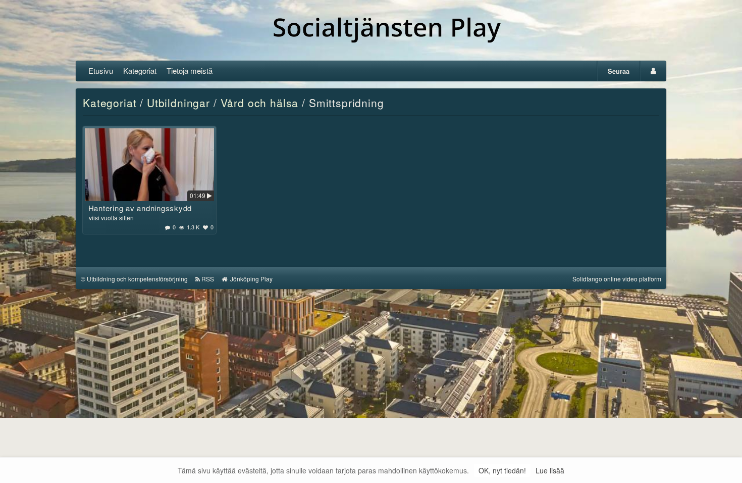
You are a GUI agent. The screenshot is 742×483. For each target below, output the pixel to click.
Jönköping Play (251, 278)
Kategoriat (139, 70)
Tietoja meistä (190, 70)
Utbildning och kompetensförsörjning (137, 278)
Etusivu (100, 70)
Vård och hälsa (260, 102)
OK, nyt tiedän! (502, 470)
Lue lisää (550, 470)
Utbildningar (178, 102)
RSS (207, 278)
